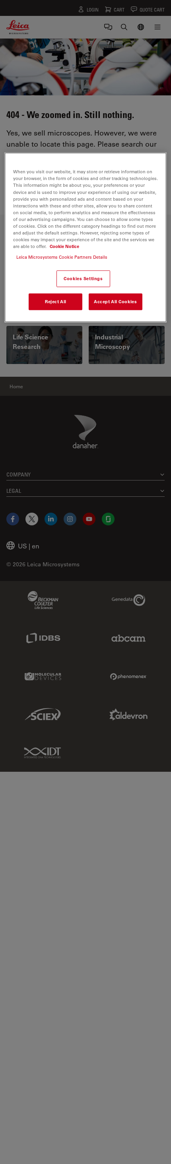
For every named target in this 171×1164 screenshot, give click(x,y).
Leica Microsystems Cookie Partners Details (61, 257)
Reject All (55, 301)
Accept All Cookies (115, 301)
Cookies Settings (83, 279)
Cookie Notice (64, 246)
